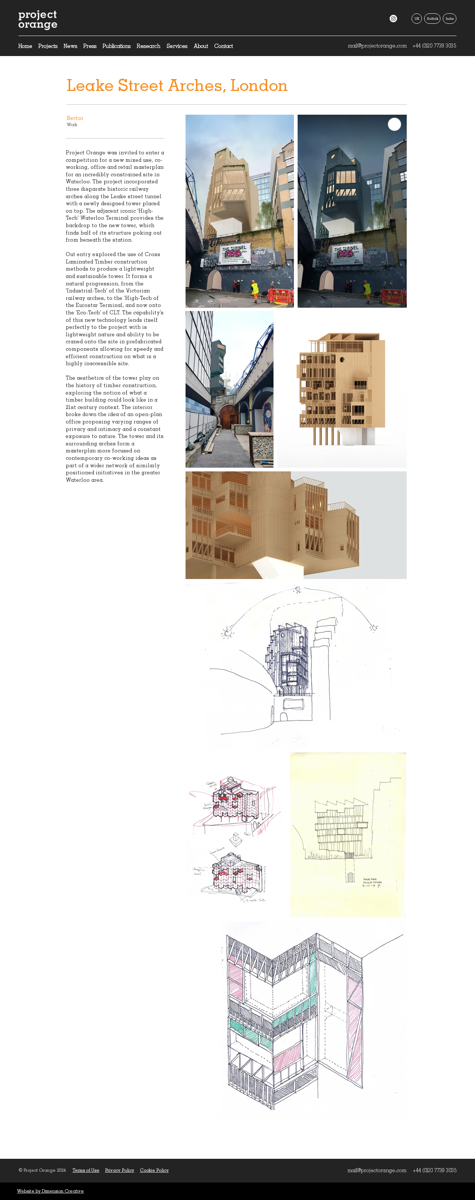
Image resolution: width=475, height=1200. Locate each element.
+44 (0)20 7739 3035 (434, 45)
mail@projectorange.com (377, 45)
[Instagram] (393, 18)
